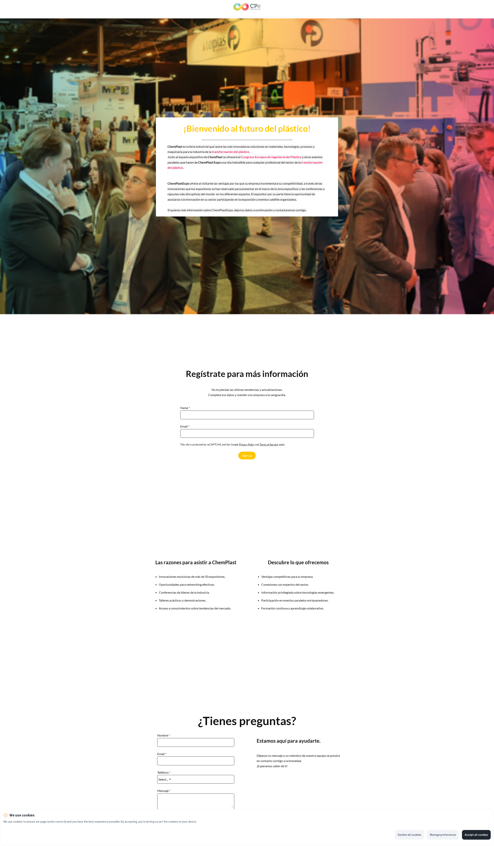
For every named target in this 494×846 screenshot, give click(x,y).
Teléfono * (163, 772)
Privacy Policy (247, 444)
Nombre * (163, 735)
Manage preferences (443, 834)
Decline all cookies (409, 834)
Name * (185, 408)
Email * (184, 426)
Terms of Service (269, 444)
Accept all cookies (476, 834)
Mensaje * (163, 791)
